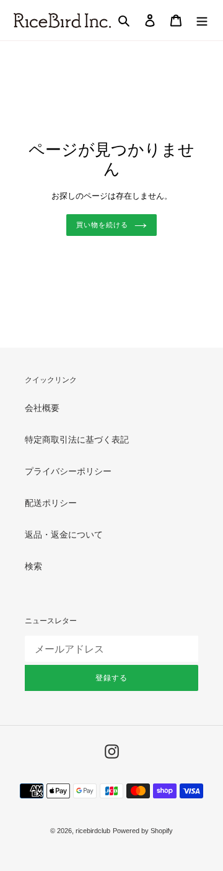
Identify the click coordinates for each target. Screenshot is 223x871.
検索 (33, 566)
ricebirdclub (93, 830)
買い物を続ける (102, 224)
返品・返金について (64, 534)
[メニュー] (202, 20)
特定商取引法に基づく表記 (77, 440)
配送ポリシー (51, 503)
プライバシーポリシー (68, 471)
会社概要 (42, 408)
